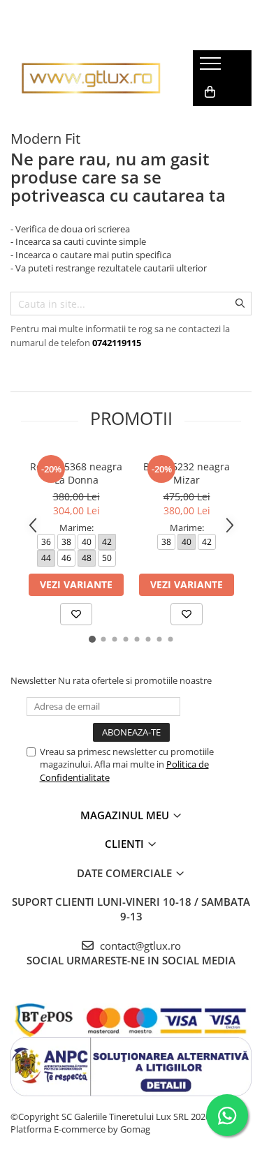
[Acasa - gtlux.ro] (91, 78)
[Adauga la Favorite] (76, 614)
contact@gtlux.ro (139, 946)
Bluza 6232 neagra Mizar (186, 473)
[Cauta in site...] (208, 120)
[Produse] (212, 67)
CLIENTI (126, 844)
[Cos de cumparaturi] (210, 92)
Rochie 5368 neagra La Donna (76, 473)
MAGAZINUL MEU (126, 815)
